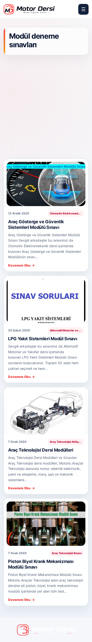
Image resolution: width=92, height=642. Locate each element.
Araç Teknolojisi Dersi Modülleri (40, 450)
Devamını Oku (21, 265)
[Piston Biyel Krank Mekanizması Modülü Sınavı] (46, 522)
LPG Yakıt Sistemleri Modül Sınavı (42, 338)
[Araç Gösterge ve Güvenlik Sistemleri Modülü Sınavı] (46, 182)
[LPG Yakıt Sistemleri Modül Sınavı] (46, 299)
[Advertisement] (46, 107)
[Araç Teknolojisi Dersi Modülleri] (46, 410)
